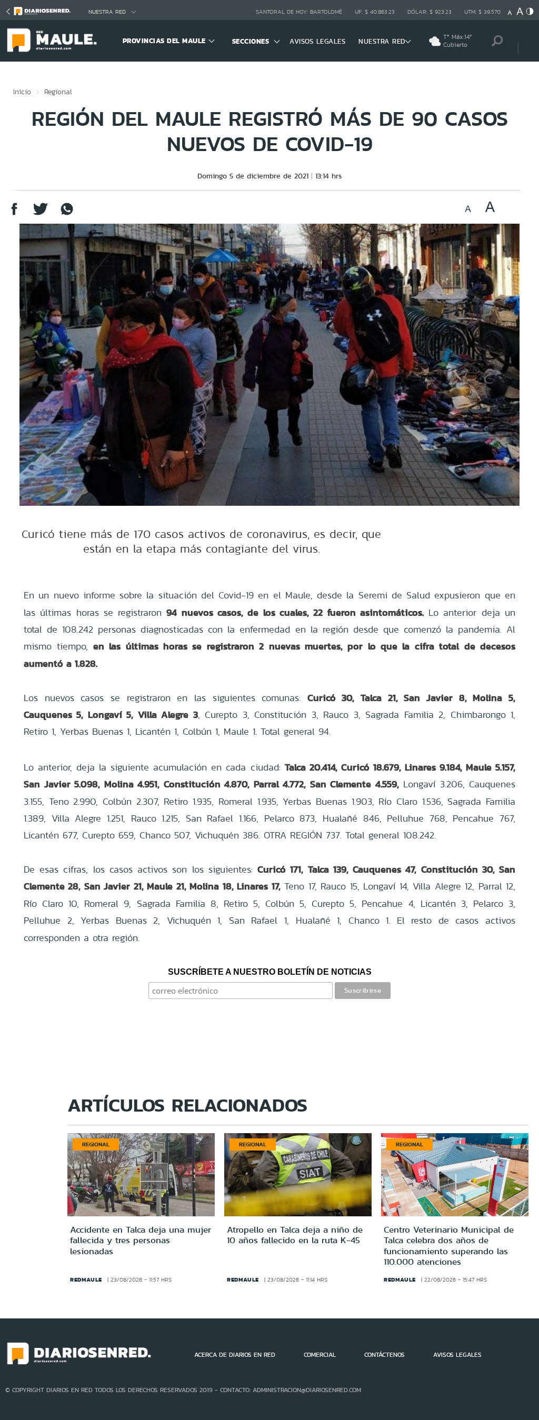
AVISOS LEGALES (317, 41)
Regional (58, 91)
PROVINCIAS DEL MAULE (164, 41)
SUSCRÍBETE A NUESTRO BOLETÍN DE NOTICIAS (270, 971)
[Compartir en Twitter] (40, 214)
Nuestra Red (107, 12)
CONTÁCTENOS (384, 1354)
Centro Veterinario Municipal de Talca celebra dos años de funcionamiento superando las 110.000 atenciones (449, 1245)
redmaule (86, 1279)
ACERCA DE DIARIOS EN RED (234, 1354)
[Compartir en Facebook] (14, 214)
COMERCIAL (320, 1354)
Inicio (22, 91)
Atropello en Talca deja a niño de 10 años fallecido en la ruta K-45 (295, 1234)
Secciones (251, 41)
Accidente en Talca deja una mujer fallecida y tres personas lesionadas (140, 1240)
